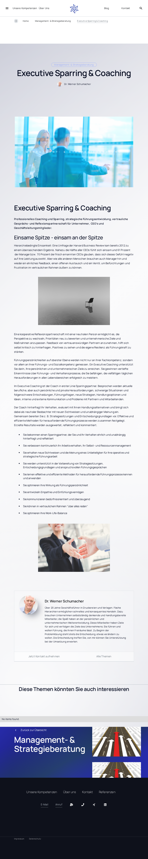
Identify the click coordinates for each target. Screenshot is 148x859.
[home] (74, 9)
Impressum (19, 838)
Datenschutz (35, 838)
